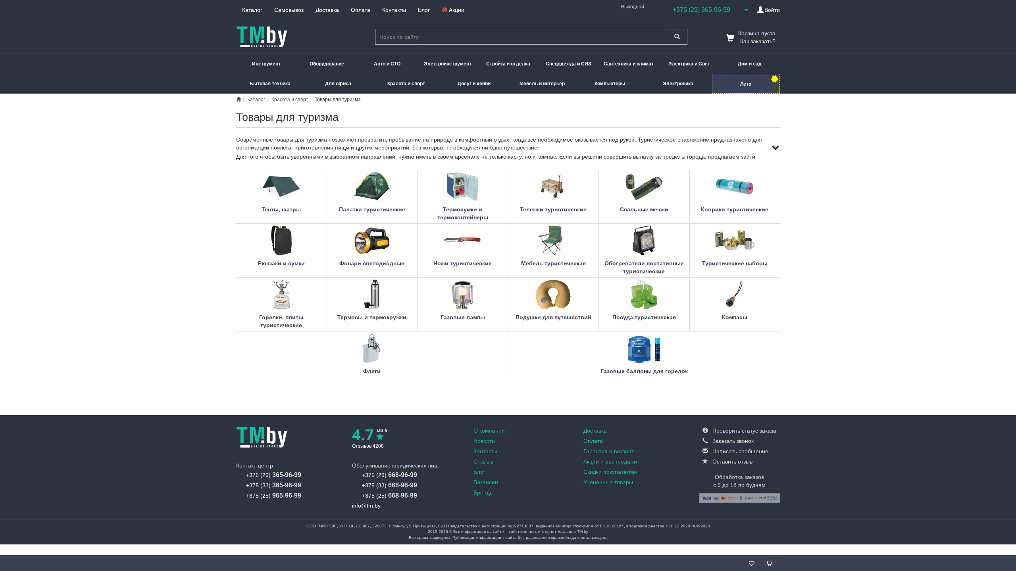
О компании (489, 430)
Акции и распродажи (610, 461)
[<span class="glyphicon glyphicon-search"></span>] (677, 36)
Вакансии (485, 482)
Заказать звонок (732, 441)
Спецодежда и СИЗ (568, 64)
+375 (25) (273, 495)
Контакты (394, 10)
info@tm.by (366, 505)
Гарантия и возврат (608, 451)
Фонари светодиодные (371, 263)
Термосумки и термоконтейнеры (462, 213)
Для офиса (338, 83)
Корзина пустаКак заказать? (756, 37)
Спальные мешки (644, 209)
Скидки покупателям (610, 472)
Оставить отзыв (731, 461)
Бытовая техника (270, 83)
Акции (455, 10)
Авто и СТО (387, 64)
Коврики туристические (734, 209)
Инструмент (266, 64)
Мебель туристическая (553, 263)
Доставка (327, 10)
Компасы (734, 317)
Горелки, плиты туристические (281, 321)
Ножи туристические (462, 263)
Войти (772, 10)
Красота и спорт (406, 83)
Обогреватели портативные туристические (644, 267)
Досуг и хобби (474, 83)
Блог (424, 10)
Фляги (372, 371)
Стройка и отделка (508, 64)
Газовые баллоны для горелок (644, 371)
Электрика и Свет (689, 64)
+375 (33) (273, 485)
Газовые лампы (463, 317)
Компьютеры (610, 83)
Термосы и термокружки (371, 317)
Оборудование (327, 64)
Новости (484, 441)
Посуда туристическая (644, 317)
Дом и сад (750, 64)
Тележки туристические (553, 209)
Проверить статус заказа (743, 430)
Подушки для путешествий (553, 317)
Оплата (360, 10)
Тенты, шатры (281, 209)
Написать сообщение (739, 451)
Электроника (678, 83)
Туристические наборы (735, 263)
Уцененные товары (608, 482)
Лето (745, 84)
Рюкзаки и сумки (281, 263)
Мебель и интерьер (542, 83)
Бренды (483, 492)
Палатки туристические (372, 209)
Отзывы (483, 461)
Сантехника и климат (629, 64)
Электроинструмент (447, 64)
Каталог (252, 10)
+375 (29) (273, 474)
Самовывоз (289, 10)
